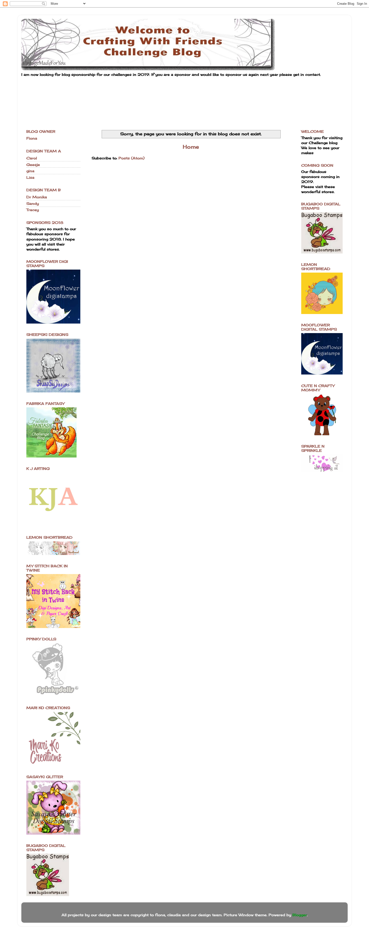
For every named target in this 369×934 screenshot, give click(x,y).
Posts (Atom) (131, 158)
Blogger (299, 915)
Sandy (32, 203)
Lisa (30, 177)
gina (30, 171)
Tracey (32, 210)
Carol (31, 158)
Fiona (31, 138)
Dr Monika (36, 197)
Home (191, 147)
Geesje (33, 164)
